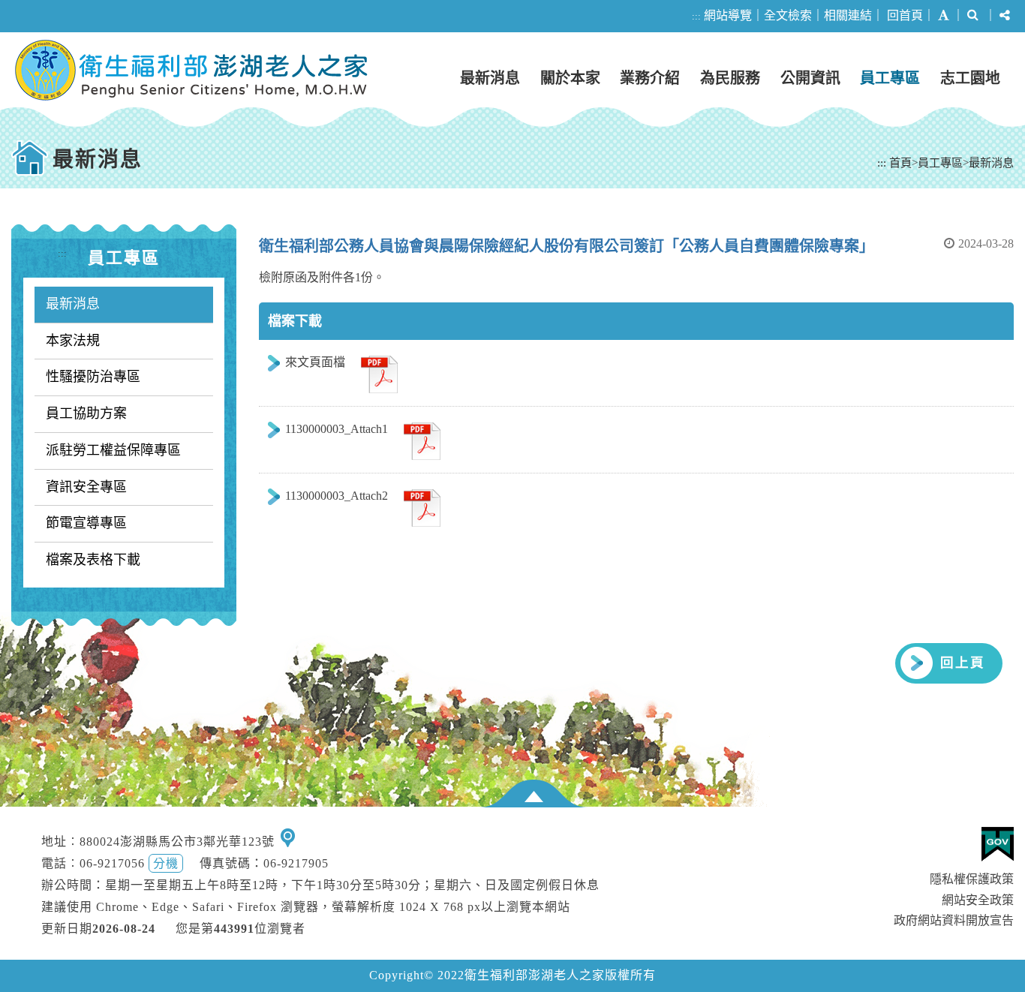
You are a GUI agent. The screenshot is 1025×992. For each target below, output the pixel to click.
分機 (166, 863)
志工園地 (970, 78)
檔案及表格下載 (93, 559)
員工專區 (890, 78)
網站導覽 (728, 15)
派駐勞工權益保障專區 (113, 450)
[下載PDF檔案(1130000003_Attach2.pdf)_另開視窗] (422, 506)
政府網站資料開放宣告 (954, 920)
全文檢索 (788, 15)
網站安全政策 (978, 900)
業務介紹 (650, 78)
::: (696, 16)
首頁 (900, 162)
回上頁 (962, 662)
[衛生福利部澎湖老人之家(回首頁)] (191, 70)
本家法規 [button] (73, 340)
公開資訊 (810, 78)
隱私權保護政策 (972, 879)
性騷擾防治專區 (93, 376)
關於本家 (570, 78)
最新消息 (490, 78)
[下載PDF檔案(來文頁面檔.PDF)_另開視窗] (379, 372)
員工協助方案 (86, 413)
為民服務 (730, 78)
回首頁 (905, 15)
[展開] (533, 793)
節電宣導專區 (86, 523)
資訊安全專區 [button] (86, 486)
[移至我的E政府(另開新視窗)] (997, 844)
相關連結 (848, 15)
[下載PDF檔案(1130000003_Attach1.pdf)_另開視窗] (422, 439)
